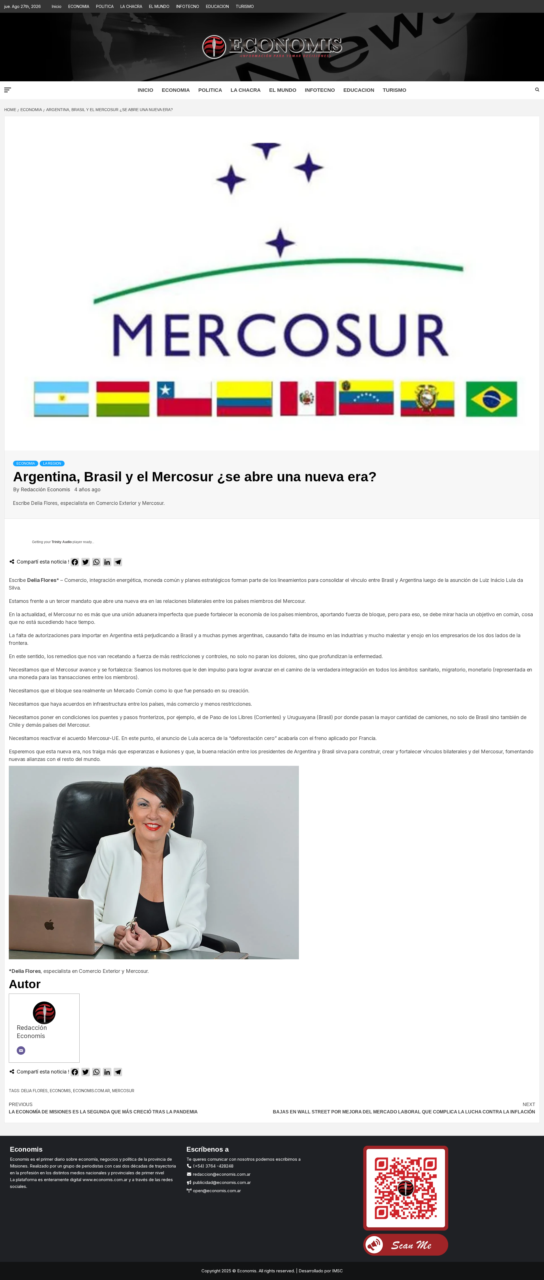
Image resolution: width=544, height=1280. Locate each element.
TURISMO (245, 6)
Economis (60, 1090)
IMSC (337, 1270)
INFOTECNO (187, 6)
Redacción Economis (46, 489)
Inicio (56, 6)
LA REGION (52, 463)
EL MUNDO (159, 6)
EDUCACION (217, 6)
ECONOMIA (78, 6)
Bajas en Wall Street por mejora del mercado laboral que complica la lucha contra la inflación (404, 1108)
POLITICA (105, 6)
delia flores (34, 1090)
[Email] (21, 1050)
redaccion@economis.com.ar (221, 1174)
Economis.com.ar (91, 1090)
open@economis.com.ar (216, 1190)
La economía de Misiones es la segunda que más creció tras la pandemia (103, 1108)
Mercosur (123, 1090)
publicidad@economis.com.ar (221, 1182)
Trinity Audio (62, 542)
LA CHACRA (131, 6)
